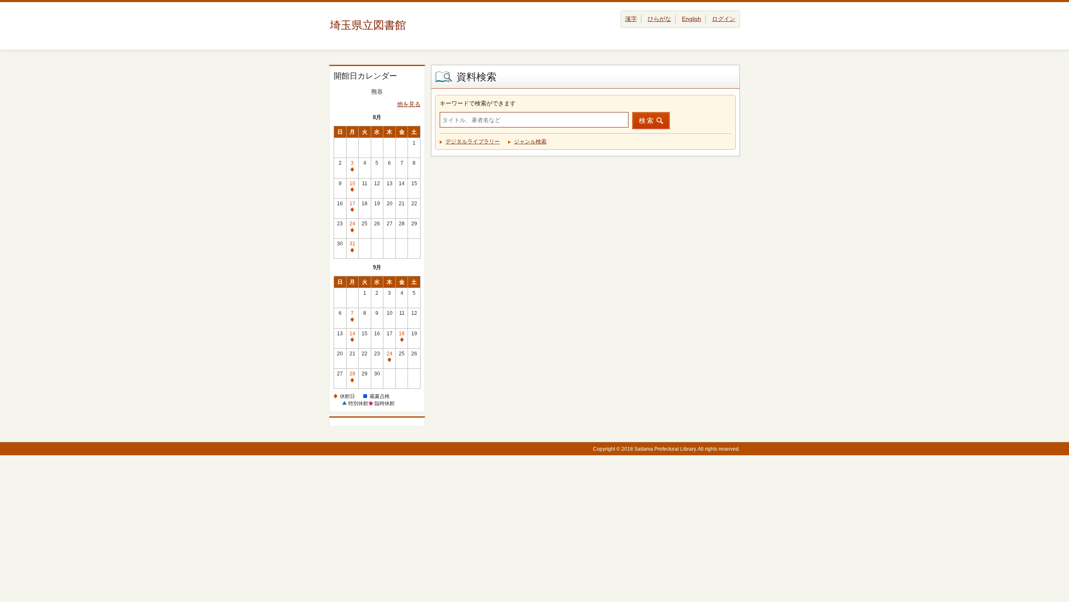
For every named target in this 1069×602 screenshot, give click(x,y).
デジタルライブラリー (473, 141)
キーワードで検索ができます (478, 103)
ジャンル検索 (530, 141)
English (691, 18)
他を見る (409, 104)
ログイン (723, 18)
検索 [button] (647, 120)
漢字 (631, 18)
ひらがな (659, 18)
